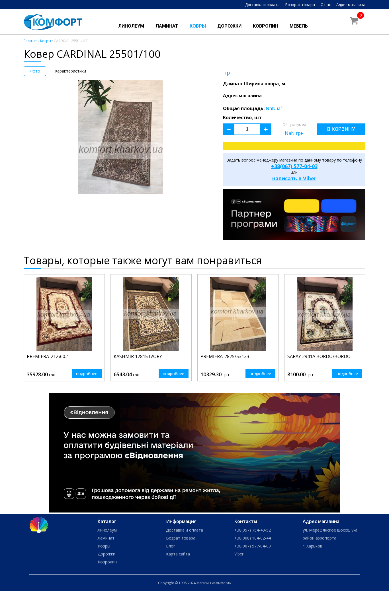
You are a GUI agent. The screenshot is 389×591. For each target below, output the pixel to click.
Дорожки (229, 26)
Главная (30, 40)
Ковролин (265, 26)
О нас (326, 4)
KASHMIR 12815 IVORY (138, 356)
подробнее (86, 373)
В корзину (341, 129)
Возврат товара (300, 4)
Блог (170, 546)
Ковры (198, 26)
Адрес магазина (350, 4)
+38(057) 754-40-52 (252, 530)
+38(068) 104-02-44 (252, 538)
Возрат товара (180, 538)
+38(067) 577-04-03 (294, 166)
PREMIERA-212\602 (47, 356)
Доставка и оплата (262, 4)
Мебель (299, 26)
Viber (238, 554)
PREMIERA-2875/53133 (224, 356)
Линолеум (131, 26)
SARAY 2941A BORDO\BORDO (319, 356)
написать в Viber (294, 178)
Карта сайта (178, 554)
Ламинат (166, 26)
